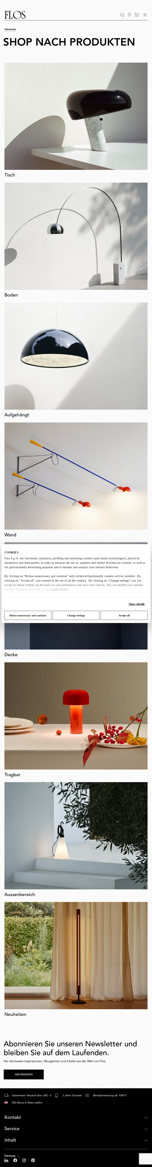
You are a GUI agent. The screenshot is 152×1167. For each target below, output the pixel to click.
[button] (122, 15)
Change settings (76, 615)
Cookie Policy (59, 589)
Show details (137, 604)
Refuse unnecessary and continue (27, 615)
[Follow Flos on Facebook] (15, 1160)
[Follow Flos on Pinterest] (33, 1160)
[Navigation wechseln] (145, 14)
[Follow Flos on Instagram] (24, 1160)
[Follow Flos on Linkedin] (6, 1160)
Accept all (124, 615)
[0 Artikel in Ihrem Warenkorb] (137, 15)
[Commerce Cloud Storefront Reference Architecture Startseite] (15, 15)
